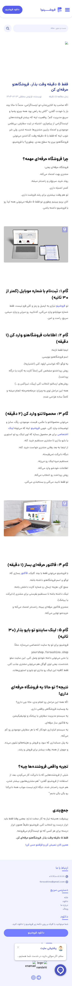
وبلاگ (65, 909)
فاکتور (24, 573)
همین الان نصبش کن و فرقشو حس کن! (46, 845)
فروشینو (60, 306)
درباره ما (64, 905)
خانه (66, 898)
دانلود (65, 901)
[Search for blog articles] (8, 28)
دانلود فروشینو (12, 10)
